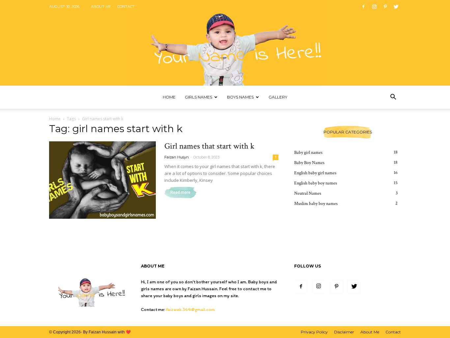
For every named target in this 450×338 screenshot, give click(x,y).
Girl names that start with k (209, 146)
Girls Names (198, 97)
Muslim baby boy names (316, 204)
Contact (126, 6)
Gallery (277, 97)
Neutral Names (307, 193)
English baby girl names (315, 173)
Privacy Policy (314, 331)
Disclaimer (344, 331)
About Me (101, 6)
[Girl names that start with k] (102, 180)
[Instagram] (374, 6)
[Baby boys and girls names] (225, 43)
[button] (393, 98)
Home (169, 97)
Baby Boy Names (309, 163)
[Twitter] (396, 6)
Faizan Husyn (176, 157)
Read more (180, 192)
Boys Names (240, 97)
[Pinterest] (385, 6)
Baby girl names (308, 152)
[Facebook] (363, 6)
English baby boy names (315, 183)
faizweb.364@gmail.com (190, 309)
